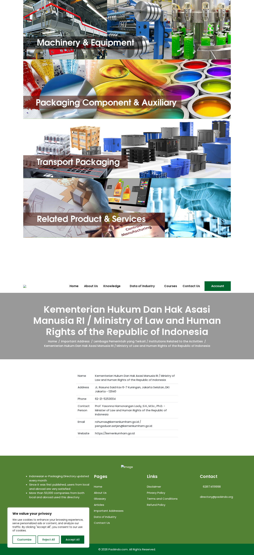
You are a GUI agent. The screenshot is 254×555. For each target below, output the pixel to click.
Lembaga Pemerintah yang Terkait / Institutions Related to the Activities (148, 341)
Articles (99, 505)
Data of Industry (142, 286)
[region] (48, 527)
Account (217, 286)
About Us (91, 286)
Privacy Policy (156, 493)
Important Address (75, 341)
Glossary (100, 499)
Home (74, 286)
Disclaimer (154, 487)
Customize (24, 539)
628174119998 (211, 487)
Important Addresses (108, 511)
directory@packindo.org (216, 497)
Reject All (48, 539)
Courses (170, 286)
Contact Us (191, 286)
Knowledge (111, 286)
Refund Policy (156, 505)
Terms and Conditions (162, 499)
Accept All (73, 539)
